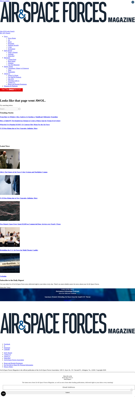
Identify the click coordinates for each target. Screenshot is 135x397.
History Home (8, 66)
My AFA (3, 33)
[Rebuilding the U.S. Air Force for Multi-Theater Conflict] (10, 246)
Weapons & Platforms (11, 86)
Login (8, 31)
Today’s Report (12, 52)
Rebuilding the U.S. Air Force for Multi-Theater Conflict (19, 250)
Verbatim (3, 276)
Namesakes (11, 72)
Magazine (7, 58)
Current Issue (12, 59)
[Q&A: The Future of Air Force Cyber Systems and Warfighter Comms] (10, 168)
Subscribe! (11, 56)
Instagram (7, 348)
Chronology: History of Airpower (18, 68)
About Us (7, 73)
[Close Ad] (132, 390)
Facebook (7, 344)
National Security (13, 45)
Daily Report (8, 50)
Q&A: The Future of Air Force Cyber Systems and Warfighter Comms (23, 172)
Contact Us (11, 82)
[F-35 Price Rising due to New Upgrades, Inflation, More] (10, 194)
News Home (12, 38)
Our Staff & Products (14, 77)
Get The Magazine (14, 65)
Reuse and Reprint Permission (17, 84)
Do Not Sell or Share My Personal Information (18, 365)
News (6, 36)
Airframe (11, 54)
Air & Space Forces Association (14, 360)
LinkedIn (7, 349)
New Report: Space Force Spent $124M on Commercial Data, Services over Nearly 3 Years (30, 224)
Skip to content (4, 1)
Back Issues (11, 61)
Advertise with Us (13, 81)
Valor (9, 70)
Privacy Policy (8, 367)
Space (10, 42)
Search (12, 31)
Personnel (11, 43)
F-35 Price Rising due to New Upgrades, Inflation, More (18, 198)
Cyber (10, 47)
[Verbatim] (10, 272)
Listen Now (67, 300)
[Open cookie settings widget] (3, 393)
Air (9, 40)
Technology (11, 49)
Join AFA (3, 31)
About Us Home (13, 75)
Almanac (11, 63)
